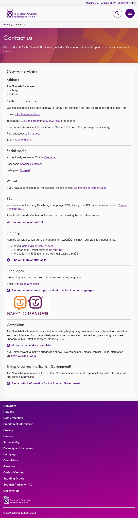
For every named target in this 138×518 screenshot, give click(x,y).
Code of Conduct (14, 472)
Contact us (19, 24)
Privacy (8, 430)
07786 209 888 (21, 140)
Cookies (8, 412)
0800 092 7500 (51, 120)
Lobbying (9, 454)
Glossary (9, 466)
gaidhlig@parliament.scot (37, 246)
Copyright (9, 406)
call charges (32, 133)
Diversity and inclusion (18, 448)
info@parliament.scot (27, 114)
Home (6, 24)
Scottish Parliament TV (17, 484)
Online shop (11, 490)
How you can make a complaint (31, 345)
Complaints (10, 460)
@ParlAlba (55, 249)
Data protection (13, 418)
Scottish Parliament (31, 164)
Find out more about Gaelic (29, 260)
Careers (8, 436)
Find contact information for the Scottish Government (46, 383)
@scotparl (50, 157)
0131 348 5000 (30, 120)
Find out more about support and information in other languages (53, 290)
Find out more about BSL (28, 222)
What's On (92, 3)
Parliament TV (108, 3)
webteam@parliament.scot (90, 187)
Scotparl (25, 170)
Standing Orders (13, 478)
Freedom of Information (18, 424)
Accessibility (11, 442)
